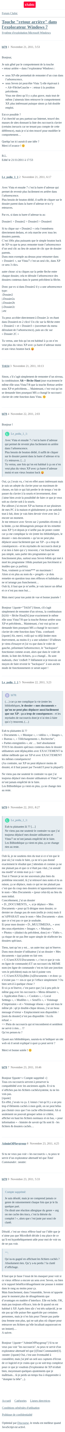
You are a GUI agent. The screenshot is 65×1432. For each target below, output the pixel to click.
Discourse (23, 1422)
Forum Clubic (10, 13)
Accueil (6, 1400)
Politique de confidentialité (17, 1414)
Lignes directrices (40, 1400)
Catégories (20, 1400)
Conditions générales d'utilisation (21, 1407)
